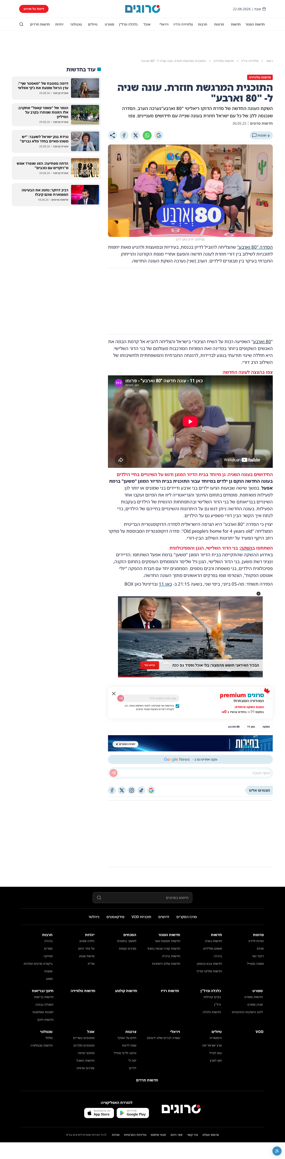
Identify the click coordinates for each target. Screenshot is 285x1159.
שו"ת (91, 963)
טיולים (93, 24)
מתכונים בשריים (83, 1038)
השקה (246, 548)
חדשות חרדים (40, 24)
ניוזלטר (93, 916)
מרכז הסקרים (186, 916)
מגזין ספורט (255, 1004)
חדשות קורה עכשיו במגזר (163, 948)
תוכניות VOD (141, 916)
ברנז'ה (218, 956)
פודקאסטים (115, 916)
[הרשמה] (120, 698)
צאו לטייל (215, 1053)
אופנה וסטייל (255, 963)
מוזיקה (48, 956)
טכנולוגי (76, 24)
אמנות (48, 971)
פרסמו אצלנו (210, 1135)
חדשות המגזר (255, 24)
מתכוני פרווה (86, 1053)
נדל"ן (217, 1004)
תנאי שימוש (158, 1135)
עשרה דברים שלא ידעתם (163, 1038)
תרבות (202, 24)
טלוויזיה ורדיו (183, 24)
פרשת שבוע (86, 956)
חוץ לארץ (216, 1060)
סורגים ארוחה (85, 1068)
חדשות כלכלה (212, 1012)
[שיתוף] (112, 135)
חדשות (236, 24)
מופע (49, 979)
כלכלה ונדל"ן (128, 24)
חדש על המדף (127, 1038)
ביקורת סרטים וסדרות (38, 963)
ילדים (132, 1068)
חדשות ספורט (253, 997)
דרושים (163, 916)
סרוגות (219, 24)
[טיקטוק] (141, 790)
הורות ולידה (256, 941)
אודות (116, 1135)
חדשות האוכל (85, 1060)
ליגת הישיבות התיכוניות (247, 1012)
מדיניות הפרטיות (135, 1135)
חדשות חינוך (45, 1019)
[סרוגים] (181, 1109)
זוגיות (260, 948)
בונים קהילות (212, 997)
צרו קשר (192, 1135)
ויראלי (164, 24)
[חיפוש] (21, 24)
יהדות (59, 24)
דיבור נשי (258, 956)
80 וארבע (262, 341)
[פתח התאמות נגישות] (277, 1151)
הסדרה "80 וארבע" (255, 247)
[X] (135, 135)
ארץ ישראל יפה (212, 1045)
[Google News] (151, 790)
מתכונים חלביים (83, 1045)
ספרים (48, 948)
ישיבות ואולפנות (43, 1012)
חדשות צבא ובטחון (209, 963)
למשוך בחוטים (126, 941)
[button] (258, 594)
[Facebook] (124, 135)
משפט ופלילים (212, 948)
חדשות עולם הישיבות (166, 963)
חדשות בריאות (43, 997)
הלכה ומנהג (86, 941)
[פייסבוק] (112, 790)
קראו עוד (150, 665)
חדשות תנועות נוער (167, 941)
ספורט (109, 24)
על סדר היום (86, 948)
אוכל (147, 24)
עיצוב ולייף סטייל (125, 1053)
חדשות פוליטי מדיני (209, 971)
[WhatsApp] (147, 135)
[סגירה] (114, 694)
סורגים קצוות (127, 948)
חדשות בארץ (213, 941)
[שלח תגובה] (114, 773)
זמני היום (177, 1135)
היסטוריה (216, 1038)
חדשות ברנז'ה (171, 956)
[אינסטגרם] (132, 790)
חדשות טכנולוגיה (42, 1045)
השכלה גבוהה (44, 1004)
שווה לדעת (129, 1045)
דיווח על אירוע (34, 9)
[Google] (158, 135)
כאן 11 (165, 584)
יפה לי (132, 1060)
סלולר (49, 1038)
